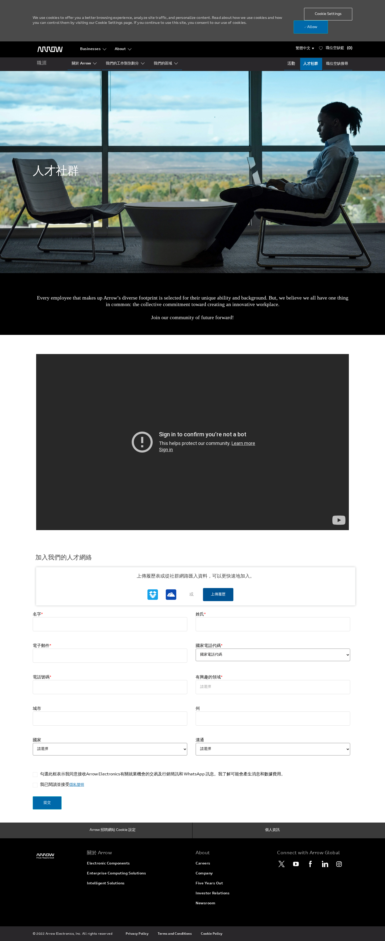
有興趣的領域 (209, 677)
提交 (47, 803)
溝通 (200, 740)
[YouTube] (296, 864)
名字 (38, 614)
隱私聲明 (76, 785)
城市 (37, 709)
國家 (37, 740)
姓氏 (201, 614)
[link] (57, 856)
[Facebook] (310, 864)
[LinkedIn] (325, 864)
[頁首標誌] (50, 49)
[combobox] (273, 687)
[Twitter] (281, 864)
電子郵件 (42, 646)
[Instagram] (339, 864)
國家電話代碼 (209, 646)
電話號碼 (42, 677)
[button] (305, 48)
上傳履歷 (218, 594)
